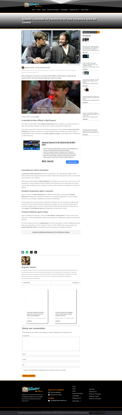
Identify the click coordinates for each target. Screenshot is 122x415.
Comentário (26, 335)
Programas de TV (74, 9)
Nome (24, 354)
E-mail (24, 359)
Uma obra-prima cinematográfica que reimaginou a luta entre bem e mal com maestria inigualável (91, 47)
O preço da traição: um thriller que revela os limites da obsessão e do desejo (91, 97)
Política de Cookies (94, 396)
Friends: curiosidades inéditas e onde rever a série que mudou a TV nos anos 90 (91, 114)
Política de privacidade (98, 412)
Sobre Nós (91, 389)
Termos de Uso (93, 391)
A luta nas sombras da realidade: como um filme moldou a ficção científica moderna (64, 314)
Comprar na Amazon (72, 162)
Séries (44, 9)
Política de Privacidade (95, 394)
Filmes (38, 9)
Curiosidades (64, 9)
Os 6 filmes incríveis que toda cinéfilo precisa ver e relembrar (90, 130)
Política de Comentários (95, 398)
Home (33, 9)
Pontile (37, 117)
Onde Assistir (84, 9)
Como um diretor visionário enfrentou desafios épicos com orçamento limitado (90, 64)
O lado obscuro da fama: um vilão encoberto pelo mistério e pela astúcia (91, 81)
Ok (90, 412)
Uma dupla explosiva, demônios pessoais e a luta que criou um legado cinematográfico (35, 314)
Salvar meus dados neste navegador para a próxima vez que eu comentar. (45, 370)
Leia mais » (29, 321)
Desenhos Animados (53, 9)
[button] (22, 252)
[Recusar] (120, 413)
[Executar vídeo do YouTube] (50, 97)
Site (23, 364)
